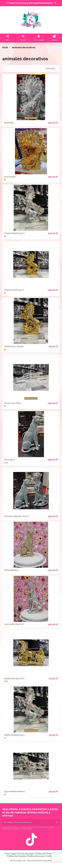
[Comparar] (31, 119)
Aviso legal (10, 853)
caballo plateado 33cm (14, 735)
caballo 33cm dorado (13, 346)
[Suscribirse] (57, 822)
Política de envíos (35, 856)
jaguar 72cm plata (12, 403)
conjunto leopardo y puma (16, 516)
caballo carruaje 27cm (14, 678)
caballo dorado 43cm (14, 290)
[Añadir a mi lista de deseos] (27, 119)
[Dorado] (5, 180)
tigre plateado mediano (14, 791)
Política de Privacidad (45, 853)
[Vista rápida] (34, 119)
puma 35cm (9, 459)
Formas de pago (25, 853)
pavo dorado (9, 177)
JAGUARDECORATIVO (14, 624)
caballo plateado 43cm (14, 233)
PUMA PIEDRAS (11, 570)
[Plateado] (5, 236)
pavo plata (8, 122)
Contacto (50, 856)
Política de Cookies (16, 856)
